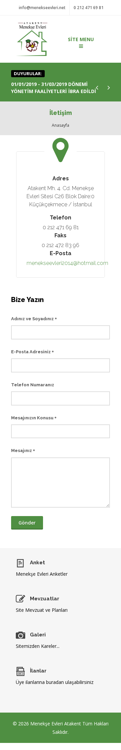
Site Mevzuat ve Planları (42, 610)
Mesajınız (23, 450)
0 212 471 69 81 (89, 7)
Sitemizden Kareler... (37, 646)
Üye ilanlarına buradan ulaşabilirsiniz (54, 682)
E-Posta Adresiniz (32, 351)
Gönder (27, 522)
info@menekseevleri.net (42, 7)
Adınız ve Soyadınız (34, 318)
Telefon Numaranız (32, 384)
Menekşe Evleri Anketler (42, 574)
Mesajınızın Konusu (33, 417)
